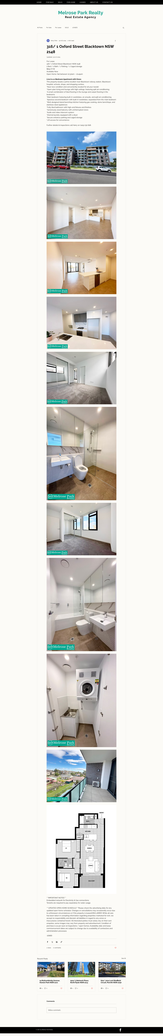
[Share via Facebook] (47, 942)
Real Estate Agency (80, 17)
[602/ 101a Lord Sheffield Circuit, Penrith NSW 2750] (112, 969)
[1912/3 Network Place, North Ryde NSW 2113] (81, 969)
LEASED (74, 27)
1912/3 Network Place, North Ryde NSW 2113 (79, 981)
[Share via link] (61, 942)
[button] (123, 27)
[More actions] (115, 40)
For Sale (48, 27)
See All (123, 958)
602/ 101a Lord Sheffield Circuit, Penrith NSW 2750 (111, 981)
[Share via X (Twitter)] (52, 942)
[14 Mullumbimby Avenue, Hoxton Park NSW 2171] (51, 969)
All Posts (40, 27)
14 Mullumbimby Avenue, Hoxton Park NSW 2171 (50, 981)
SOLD (67, 27)
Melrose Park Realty (80, 12)
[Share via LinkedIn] (57, 942)
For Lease (58, 27)
